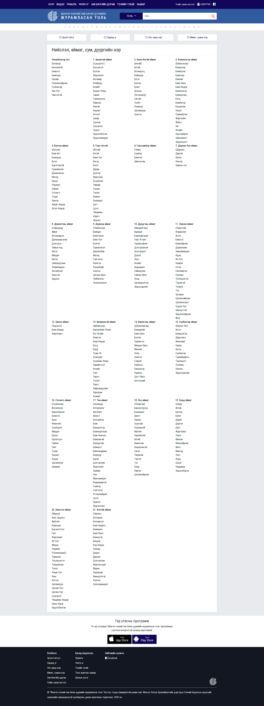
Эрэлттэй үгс (54, 658)
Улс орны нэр (155, 37)
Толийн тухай (81, 667)
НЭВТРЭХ (205, 4)
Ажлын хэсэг (81, 677)
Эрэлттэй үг (68, 37)
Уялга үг (79, 662)
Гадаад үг (111, 37)
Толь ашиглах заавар (85, 672)
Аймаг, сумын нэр (198, 37)
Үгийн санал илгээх (185, 4)
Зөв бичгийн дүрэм (56, 677)
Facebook (112, 658)
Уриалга (79, 658)
